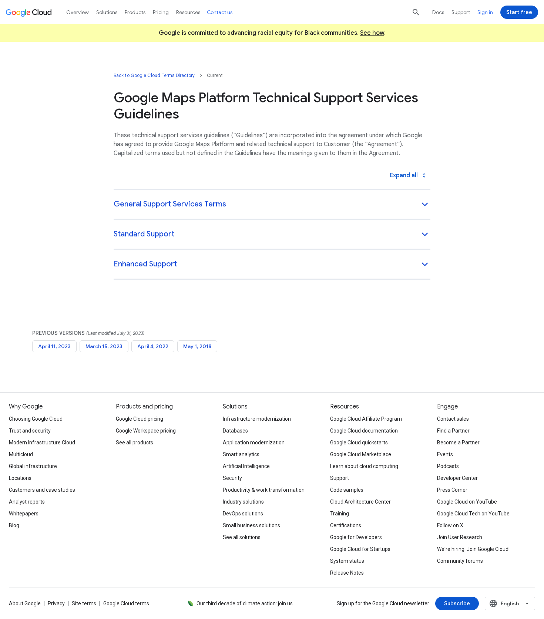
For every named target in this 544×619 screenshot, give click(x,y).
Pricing (161, 12)
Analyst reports (27, 502)
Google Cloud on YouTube (467, 502)
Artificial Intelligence (246, 466)
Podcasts (448, 466)
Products (135, 12)
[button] (272, 205)
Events (445, 454)
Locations (20, 478)
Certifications (345, 525)
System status (347, 561)
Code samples (346, 490)
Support (460, 12)
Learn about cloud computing (364, 466)
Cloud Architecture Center (360, 502)
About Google (25, 603)
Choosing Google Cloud (36, 419)
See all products (134, 442)
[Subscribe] (457, 603)
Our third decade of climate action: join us (245, 603)
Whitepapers (23, 514)
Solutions (106, 12)
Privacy (56, 603)
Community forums (460, 561)
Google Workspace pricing (146, 431)
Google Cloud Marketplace (360, 454)
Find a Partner (453, 431)
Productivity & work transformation (264, 490)
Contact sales (453, 419)
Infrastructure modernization (257, 419)
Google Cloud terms (126, 603)
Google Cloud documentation (364, 431)
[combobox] (510, 603)
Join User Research (459, 537)
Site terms (84, 603)
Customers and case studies (42, 490)
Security (232, 478)
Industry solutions (243, 502)
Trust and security (30, 431)
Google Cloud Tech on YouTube (473, 514)
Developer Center (457, 478)
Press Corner (452, 490)
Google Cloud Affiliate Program (366, 419)
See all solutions (242, 537)
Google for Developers (356, 537)
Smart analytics (241, 454)
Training (339, 514)
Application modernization (254, 442)
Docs (438, 12)
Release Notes (347, 573)
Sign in (485, 12)
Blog (14, 525)
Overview (77, 12)
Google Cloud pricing (139, 419)
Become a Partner (458, 442)
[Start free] (519, 12)
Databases (235, 431)
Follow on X (450, 525)
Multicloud (21, 454)
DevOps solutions (243, 514)
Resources (188, 12)
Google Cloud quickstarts (359, 442)
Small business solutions (251, 525)
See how (372, 33)
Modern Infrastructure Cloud (42, 442)
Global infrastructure (33, 466)
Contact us (219, 12)
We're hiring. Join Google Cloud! (473, 549)
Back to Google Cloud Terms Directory (154, 75)
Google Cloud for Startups (360, 549)
